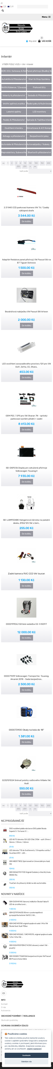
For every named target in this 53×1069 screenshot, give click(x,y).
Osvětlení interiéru (14, 128)
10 (25, 163)
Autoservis (5, 1010)
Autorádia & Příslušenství (13, 144)
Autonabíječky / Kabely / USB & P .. (39, 144)
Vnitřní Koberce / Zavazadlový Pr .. (13, 87)
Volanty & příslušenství (13, 95)
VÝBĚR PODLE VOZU (11, 64)
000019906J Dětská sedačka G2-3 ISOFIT (26, 624)
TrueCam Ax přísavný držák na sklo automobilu (27, 883)
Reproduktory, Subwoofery (13, 152)
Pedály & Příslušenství (14, 120)
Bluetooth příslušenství (39, 152)
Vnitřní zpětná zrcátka (14, 103)
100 (36, 163)
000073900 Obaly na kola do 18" (26, 729)
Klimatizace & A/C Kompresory (39, 128)
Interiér (30, 64)
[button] (46, 17)
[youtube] (3, 993)
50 (30, 163)
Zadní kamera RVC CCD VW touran (26, 573)
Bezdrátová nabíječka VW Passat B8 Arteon (26, 311)
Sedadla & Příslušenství (39, 95)
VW (23, 64)
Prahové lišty (39, 87)
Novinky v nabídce (13, 894)
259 (24, 166)
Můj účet (32, 41)
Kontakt (4, 1004)
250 (18, 166)
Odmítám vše (26, 1062)
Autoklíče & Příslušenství (14, 79)
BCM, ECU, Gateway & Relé (13, 71)
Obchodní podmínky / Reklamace (18, 1016)
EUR (11, 6)
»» (35, 166)
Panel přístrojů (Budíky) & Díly (39, 71)
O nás (3, 1007)
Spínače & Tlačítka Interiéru (39, 120)
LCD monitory (39, 111)
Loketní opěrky (14, 111)
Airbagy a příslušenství (14, 136)
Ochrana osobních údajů (14, 1025)
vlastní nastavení (34, 1049)
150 (42, 163)
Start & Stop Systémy (39, 79)
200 (48, 163)
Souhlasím (26, 1055)
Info (3, 1000)
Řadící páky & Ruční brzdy (39, 103)
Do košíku (26, 221)
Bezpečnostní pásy (39, 136)
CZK (4, 6)
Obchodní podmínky (9, 1020)
